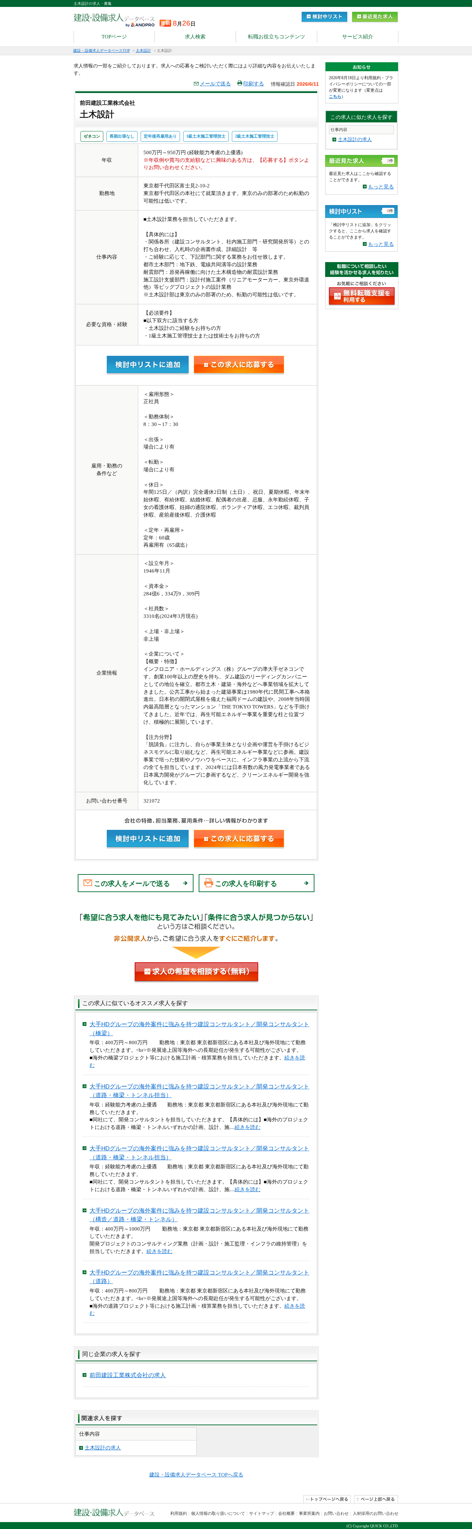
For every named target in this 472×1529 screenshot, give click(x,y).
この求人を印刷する (246, 883)
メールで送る (215, 83)
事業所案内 (309, 1513)
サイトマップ (261, 1513)
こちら (335, 96)
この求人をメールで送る (132, 883)
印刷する (253, 83)
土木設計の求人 (103, 1448)
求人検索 (195, 36)
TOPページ (114, 36)
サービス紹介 (357, 36)
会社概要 (286, 1513)
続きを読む (248, 1127)
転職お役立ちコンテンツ (276, 36)
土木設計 (143, 50)
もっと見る (381, 186)
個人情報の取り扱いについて (218, 1513)
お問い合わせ (336, 1513)
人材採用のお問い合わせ (375, 1513)
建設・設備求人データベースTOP (101, 50)
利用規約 (178, 1513)
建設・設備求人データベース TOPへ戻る (196, 1474)
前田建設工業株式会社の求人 (127, 1375)
